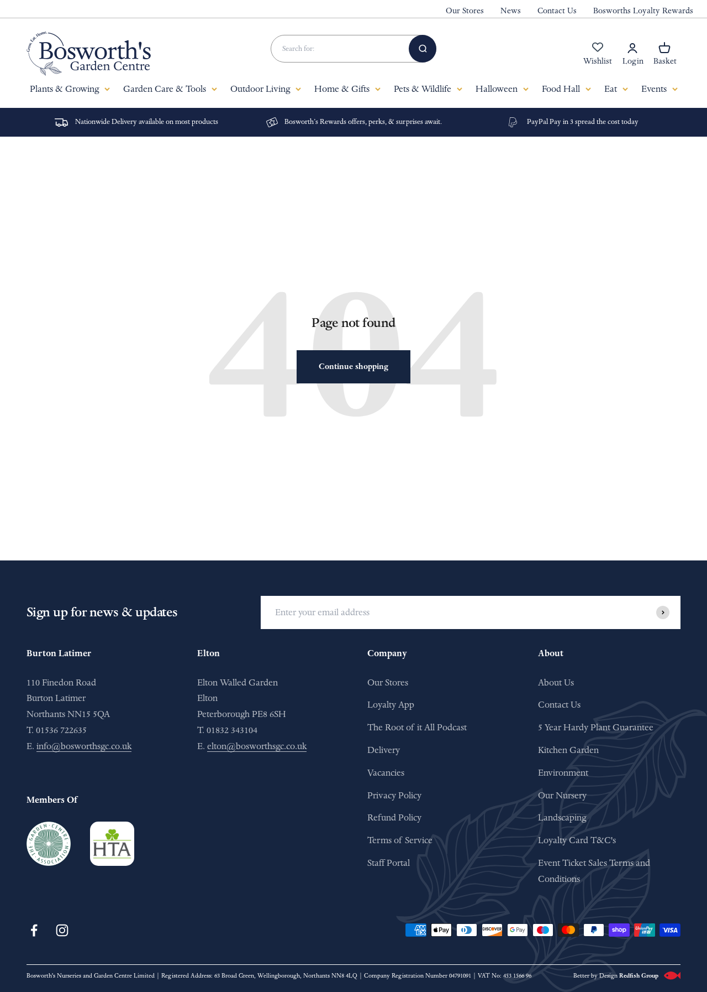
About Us (556, 682)
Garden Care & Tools (164, 89)
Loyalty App (390, 704)
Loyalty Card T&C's (577, 840)
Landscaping (562, 817)
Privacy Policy (394, 795)
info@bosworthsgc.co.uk (83, 746)
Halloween (497, 89)
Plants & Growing (64, 89)
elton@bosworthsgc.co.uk (257, 746)
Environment (563, 772)
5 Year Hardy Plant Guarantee (595, 727)
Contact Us (557, 11)
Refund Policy (394, 817)
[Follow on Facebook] (34, 930)
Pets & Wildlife (422, 89)
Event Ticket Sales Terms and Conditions (594, 871)
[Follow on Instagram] (62, 930)
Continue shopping (353, 366)
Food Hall (561, 89)
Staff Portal (388, 863)
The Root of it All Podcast (417, 727)
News (510, 11)
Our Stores (465, 11)
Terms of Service (399, 840)
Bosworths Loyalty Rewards (643, 11)
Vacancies (385, 772)
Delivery (383, 750)
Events (654, 89)
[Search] (422, 49)
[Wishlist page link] (597, 53)
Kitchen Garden (568, 750)
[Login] (632, 48)
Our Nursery (562, 795)
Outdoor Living (260, 89)
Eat (610, 89)
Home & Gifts (342, 89)
